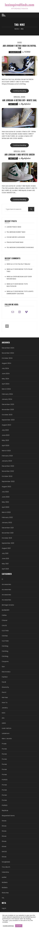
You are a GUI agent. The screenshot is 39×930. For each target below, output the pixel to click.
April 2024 (5, 384)
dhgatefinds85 (26, 104)
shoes (4, 846)
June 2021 (5, 558)
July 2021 (5, 553)
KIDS (3, 713)
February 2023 (7, 456)
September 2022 (8, 481)
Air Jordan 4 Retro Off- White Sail (19, 100)
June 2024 (6, 373)
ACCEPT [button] (18, 926)
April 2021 (5, 569)
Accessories (6, 584)
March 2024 (6, 389)
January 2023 (7, 461)
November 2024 (8, 353)
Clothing (5, 646)
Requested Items (8, 816)
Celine (4, 615)
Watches (5, 893)
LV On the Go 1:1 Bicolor (21, 264)
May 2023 (5, 440)
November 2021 (7, 533)
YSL (3, 898)
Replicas (17, 97)
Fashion (5, 677)
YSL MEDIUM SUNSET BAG (16, 232)
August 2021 (6, 548)
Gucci (4, 692)
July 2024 (5, 368)
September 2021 (8, 543)
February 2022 (7, 517)
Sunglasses (6, 862)
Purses (4, 749)
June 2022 (5, 497)
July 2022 (5, 492)
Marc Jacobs (7, 738)
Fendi (4, 682)
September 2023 (8, 420)
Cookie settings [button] (8, 926)
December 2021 (8, 528)
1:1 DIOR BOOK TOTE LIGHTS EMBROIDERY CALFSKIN (20, 292)
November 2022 (8, 471)
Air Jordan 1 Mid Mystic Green (20, 154)
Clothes (5, 636)
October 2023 (7, 415)
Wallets (4, 882)
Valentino (5, 872)
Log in (4, 908)
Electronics (6, 672)
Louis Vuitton (6, 728)
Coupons (5, 661)
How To (4, 702)
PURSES (4, 780)
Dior (3, 667)
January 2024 (7, 399)
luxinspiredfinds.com (19, 4)
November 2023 (8, 409)
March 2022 (6, 512)
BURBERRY (5, 610)
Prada (4, 744)
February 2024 (7, 394)
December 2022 (8, 466)
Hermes (5, 697)
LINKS (4, 723)
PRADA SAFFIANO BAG (15, 242)
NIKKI (27, 52)
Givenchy (5, 687)
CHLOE (4, 625)
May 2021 (5, 564)
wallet (4, 877)
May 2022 (5, 502)
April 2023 (5, 445)
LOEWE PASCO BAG (14, 227)
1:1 (2, 579)
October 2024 (7, 358)
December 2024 (8, 348)
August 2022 (6, 487)
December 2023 (8, 404)
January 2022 (7, 522)
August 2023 (6, 425)
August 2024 (6, 363)
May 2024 (5, 379)
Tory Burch (6, 867)
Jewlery (5, 708)
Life (3, 718)
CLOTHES (5, 631)
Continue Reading (19, 91)
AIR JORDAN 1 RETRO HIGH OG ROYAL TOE (19, 47)
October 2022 (7, 476)
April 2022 (5, 507)
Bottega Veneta (8, 605)
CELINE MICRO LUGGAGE (16, 237)
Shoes (19, 42)
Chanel (4, 620)
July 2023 (5, 430)
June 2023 (5, 435)
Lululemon (5, 733)
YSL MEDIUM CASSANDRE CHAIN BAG (20, 247)
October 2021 (7, 538)
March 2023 (6, 451)
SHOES (4, 851)
